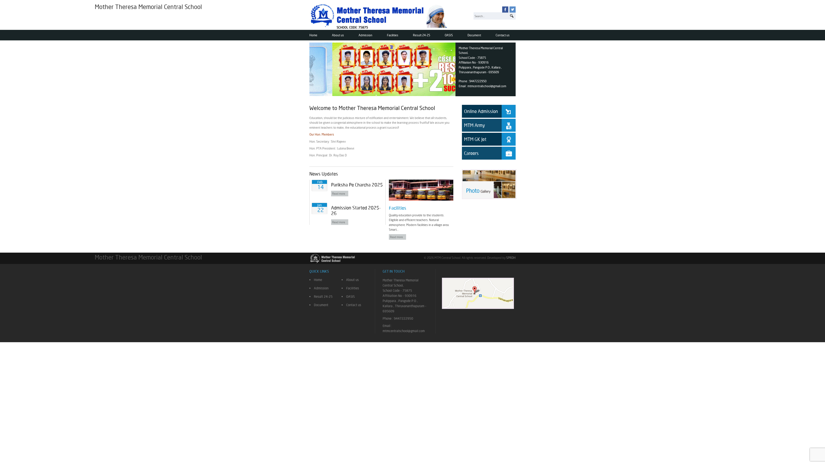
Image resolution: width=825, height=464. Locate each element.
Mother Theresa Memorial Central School (379, 15)
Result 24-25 (421, 35)
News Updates (323, 174)
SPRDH (511, 257)
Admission (365, 35)
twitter (512, 9)
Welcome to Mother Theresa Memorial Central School (372, 108)
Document (474, 35)
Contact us (503, 35)
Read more (338, 193)
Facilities (392, 35)
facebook (505, 9)
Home (313, 35)
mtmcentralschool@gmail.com (487, 86)
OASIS (449, 35)
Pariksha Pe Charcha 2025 (357, 185)
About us (338, 35)
